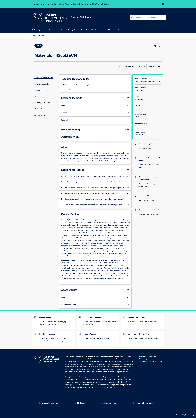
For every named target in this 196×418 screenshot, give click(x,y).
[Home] (49, 18)
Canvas (106, 4)
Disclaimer (81, 403)
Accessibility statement (50, 403)
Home (34, 36)
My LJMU (95, 4)
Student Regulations (80, 4)
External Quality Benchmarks (72, 30)
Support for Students (94, 30)
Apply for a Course (43, 4)
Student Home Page (61, 4)
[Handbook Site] (46, 360)
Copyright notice (110, 403)
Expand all (125, 98)
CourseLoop (189, 415)
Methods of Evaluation (117, 30)
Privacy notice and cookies (144, 403)
